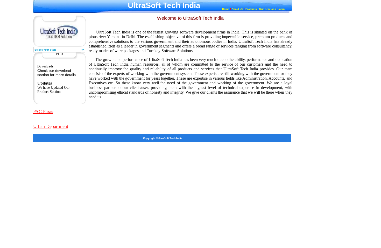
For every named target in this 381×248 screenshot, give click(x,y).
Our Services (267, 9)
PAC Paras (43, 111)
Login (281, 9)
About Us (237, 9)
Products (251, 9)
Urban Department (50, 126)
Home (225, 9)
